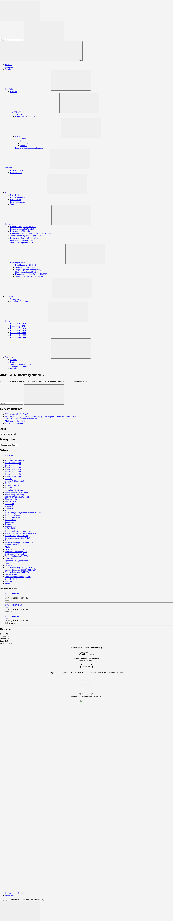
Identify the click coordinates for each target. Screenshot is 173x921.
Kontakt (13, 362)
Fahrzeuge (9, 224)
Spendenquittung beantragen (21, 364)
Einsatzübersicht (16, 170)
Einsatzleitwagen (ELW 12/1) (22, 229)
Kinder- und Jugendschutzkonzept (29, 148)
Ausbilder (19, 136)
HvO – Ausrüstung (17, 202)
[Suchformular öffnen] (20, 11)
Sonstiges (9, 357)
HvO (7, 192)
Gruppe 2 (9, 506)
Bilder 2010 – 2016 (18, 330)
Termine (8, 69)
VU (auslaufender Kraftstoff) (16, 414)
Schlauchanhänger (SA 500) (21, 242)
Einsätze (8, 168)
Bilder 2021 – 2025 (18, 326)
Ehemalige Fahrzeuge (18, 262)
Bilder (7, 321)
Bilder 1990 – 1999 (18, 335)
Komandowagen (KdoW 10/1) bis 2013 (31, 274)
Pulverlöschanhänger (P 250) (21, 240)
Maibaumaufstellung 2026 (15, 421)
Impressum (9, 522)
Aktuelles (9, 67)
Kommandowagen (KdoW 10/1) (23, 226)
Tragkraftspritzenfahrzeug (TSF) (28, 269)
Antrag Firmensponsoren (20, 366)
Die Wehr (9, 89)
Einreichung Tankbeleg (14, 494)
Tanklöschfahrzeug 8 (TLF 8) (27, 267)
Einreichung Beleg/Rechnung (17, 492)
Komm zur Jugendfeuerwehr (26, 116)
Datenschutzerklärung (14, 485)
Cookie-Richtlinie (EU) (14, 481)
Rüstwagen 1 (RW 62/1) (20, 231)
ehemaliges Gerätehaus (19, 301)
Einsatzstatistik (16, 172)
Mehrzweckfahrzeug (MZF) (26, 272)
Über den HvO (16, 195)
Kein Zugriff (10, 529)
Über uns (13, 92)
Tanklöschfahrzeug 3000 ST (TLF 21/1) (26, 236)
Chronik (13, 360)
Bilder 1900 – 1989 (18, 337)
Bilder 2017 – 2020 (18, 328)
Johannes (24, 143)
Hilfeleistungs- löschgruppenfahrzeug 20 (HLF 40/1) (31, 233)
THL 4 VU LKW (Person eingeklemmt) (21, 419)
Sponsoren (14, 204)
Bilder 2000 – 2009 (18, 333)
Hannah (23, 146)
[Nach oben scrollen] (20, 911)
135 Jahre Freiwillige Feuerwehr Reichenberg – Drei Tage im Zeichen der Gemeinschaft (40, 416)
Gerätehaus (9, 296)
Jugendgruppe (15, 111)
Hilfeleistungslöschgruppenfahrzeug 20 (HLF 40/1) (25, 513)
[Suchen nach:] (12, 40)
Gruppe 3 (9, 508)
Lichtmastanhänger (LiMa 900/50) (24, 238)
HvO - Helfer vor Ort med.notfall (13, 594)
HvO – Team (15, 199)
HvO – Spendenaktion (19, 197)
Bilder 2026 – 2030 (18, 323)
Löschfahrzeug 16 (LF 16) (25, 265)
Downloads (14, 369)
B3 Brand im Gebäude (14, 423)
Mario (22, 141)
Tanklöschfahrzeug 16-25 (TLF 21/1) (30, 276)
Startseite (8, 65)
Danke (7, 483)
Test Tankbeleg (11, 574)
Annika (23, 139)
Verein (7, 583)
